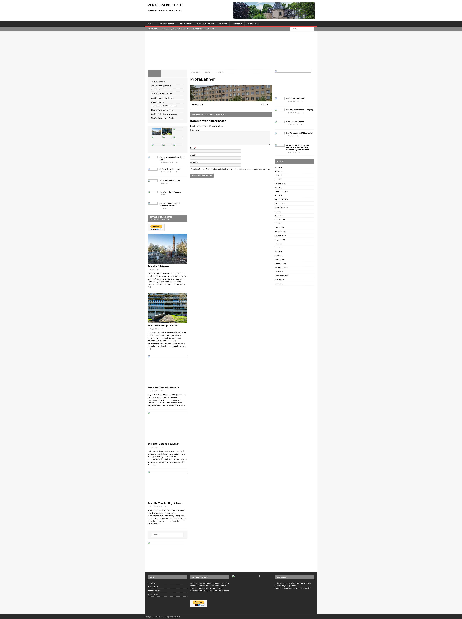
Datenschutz (253, 24)
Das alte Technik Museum (170, 192)
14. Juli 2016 (164, 183)
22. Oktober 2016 (293, 101)
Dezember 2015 (281, 264)
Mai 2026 (278, 167)
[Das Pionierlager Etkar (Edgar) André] (153, 159)
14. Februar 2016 (166, 195)
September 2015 (281, 276)
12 (173, 208)
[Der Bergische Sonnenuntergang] (178, 147)
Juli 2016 (278, 243)
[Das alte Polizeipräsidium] (167, 131)
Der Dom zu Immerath (295, 98)
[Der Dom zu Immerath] (280, 100)
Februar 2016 (280, 259)
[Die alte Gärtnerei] (156, 131)
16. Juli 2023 (154, 391)
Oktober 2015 (280, 272)
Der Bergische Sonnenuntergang (164, 114)
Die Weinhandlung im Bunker (163, 118)
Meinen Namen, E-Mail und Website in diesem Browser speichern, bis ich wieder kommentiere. (231, 169)
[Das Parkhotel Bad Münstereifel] (156, 147)
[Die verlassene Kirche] (280, 124)
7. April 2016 (292, 152)
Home (150, 24)
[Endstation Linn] (178, 139)
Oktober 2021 (280, 183)
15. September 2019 (294, 112)
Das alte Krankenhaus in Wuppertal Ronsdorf (169, 204)
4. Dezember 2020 (293, 136)
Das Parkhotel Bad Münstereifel (163, 106)
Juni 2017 (278, 223)
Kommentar (195, 130)
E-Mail (192, 155)
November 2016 (281, 231)
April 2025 (279, 171)
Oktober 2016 (280, 235)
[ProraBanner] (231, 100)
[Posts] (154, 73)
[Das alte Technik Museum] (153, 194)
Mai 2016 (278, 252)
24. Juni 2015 (165, 208)
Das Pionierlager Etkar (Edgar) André (171, 158)
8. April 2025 (154, 329)
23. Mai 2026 (154, 270)
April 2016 (279, 256)
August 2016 (280, 239)
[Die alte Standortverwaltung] (167, 147)
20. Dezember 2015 (167, 162)
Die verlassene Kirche (295, 122)
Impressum (237, 24)
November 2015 (281, 268)
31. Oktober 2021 (156, 506)
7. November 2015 (166, 172)
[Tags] (167, 73)
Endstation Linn (157, 102)
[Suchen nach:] (302, 29)
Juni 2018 (278, 211)
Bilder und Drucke (205, 24)
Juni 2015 (278, 284)
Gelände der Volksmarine (169, 169)
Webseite (194, 162)
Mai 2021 (278, 187)
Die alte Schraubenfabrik (169, 180)
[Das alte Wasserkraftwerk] (178, 131)
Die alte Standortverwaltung (162, 110)
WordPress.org (153, 594)
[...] (149, 287)
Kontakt (223, 24)
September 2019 (281, 199)
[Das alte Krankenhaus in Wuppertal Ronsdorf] (153, 205)
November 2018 (281, 207)
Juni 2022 (278, 179)
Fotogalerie (186, 24)
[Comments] (180, 73)
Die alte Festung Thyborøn (161, 94)
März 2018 (279, 215)
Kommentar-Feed (154, 591)
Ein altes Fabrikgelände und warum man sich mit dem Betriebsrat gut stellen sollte (298, 147)
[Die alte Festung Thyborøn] (156, 139)
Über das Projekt (167, 24)
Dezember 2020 (281, 191)
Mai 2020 (278, 195)
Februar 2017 (280, 227)
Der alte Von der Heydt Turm (162, 98)
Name (192, 148)
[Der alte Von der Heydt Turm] (167, 139)
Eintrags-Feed (153, 587)
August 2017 (280, 219)
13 (172, 183)
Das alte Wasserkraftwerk (161, 90)
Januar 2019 (280, 203)
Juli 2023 (278, 175)
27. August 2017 (293, 124)
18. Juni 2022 (154, 447)
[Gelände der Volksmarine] (153, 171)
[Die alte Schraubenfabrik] (153, 182)
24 (176, 162)
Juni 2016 (278, 247)
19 (176, 172)
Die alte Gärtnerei (158, 82)
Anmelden (151, 583)
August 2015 (280, 280)
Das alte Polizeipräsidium (161, 86)
